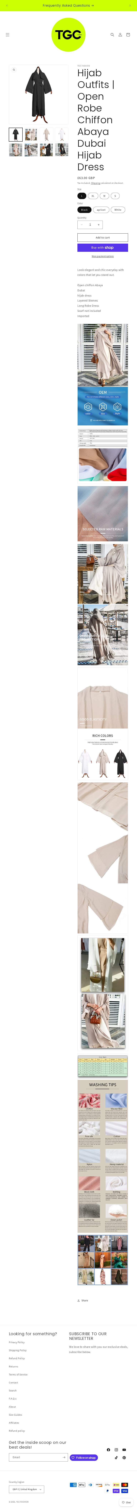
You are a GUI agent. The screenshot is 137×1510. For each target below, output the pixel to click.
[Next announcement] (130, 5)
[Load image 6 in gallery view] (31, 150)
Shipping (95, 183)
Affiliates (14, 1422)
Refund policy (17, 1430)
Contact (13, 1382)
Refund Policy (17, 1358)
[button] (7, 35)
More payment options (103, 256)
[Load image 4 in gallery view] (61, 134)
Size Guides (15, 1414)
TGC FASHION (22, 1502)
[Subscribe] (64, 1457)
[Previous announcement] (7, 5)
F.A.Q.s (12, 1398)
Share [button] (85, 1300)
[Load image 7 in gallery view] (46, 150)
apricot (101, 209)
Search (13, 1390)
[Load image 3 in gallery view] (46, 134)
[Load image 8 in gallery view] (61, 150)
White (118, 209)
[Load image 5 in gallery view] (15, 150)
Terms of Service (18, 1374)
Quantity (81, 217)
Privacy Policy (16, 1342)
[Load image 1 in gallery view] (15, 134)
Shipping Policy (18, 1350)
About (12, 1406)
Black (84, 209)
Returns (13, 1366)
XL (93, 195)
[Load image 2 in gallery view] (31, 134)
